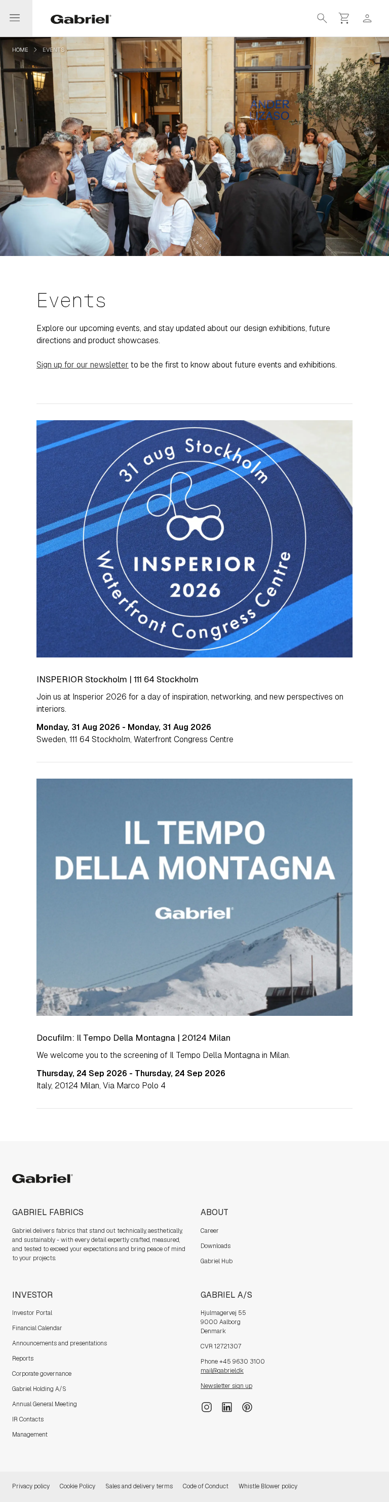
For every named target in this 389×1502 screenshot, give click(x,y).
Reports (22, 1358)
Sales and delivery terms (139, 1486)
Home (20, 49)
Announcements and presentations (59, 1343)
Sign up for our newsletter (82, 364)
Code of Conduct (205, 1486)
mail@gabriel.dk (222, 1371)
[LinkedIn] (227, 1407)
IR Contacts (28, 1419)
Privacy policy (31, 1486)
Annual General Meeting (44, 1404)
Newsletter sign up (226, 1386)
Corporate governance (41, 1374)
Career (210, 1231)
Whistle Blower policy (268, 1486)
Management (30, 1435)
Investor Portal (32, 1313)
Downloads (215, 1246)
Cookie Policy (77, 1486)
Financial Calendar (37, 1328)
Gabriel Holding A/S (39, 1389)
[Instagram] (207, 1407)
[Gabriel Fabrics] (75, 18)
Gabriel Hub (216, 1261)
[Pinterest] (247, 1407)
